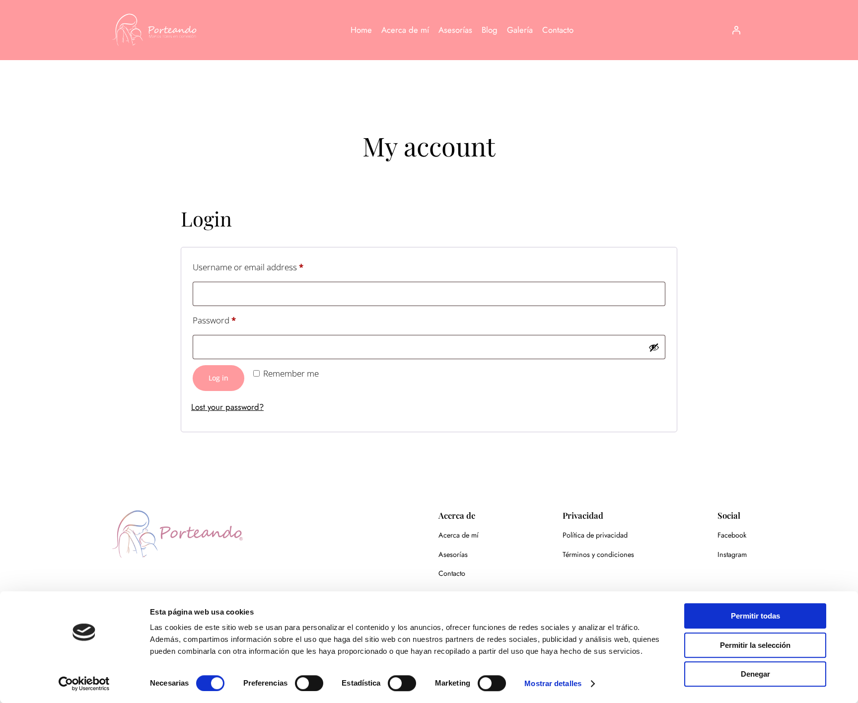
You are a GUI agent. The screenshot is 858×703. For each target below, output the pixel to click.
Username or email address (265, 267)
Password (231, 320)
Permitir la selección (755, 645)
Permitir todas (755, 616)
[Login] (736, 29)
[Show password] (653, 347)
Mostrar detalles (552, 683)
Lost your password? (227, 407)
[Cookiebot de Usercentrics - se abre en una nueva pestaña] (84, 683)
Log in (218, 378)
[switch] (309, 683)
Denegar (755, 674)
